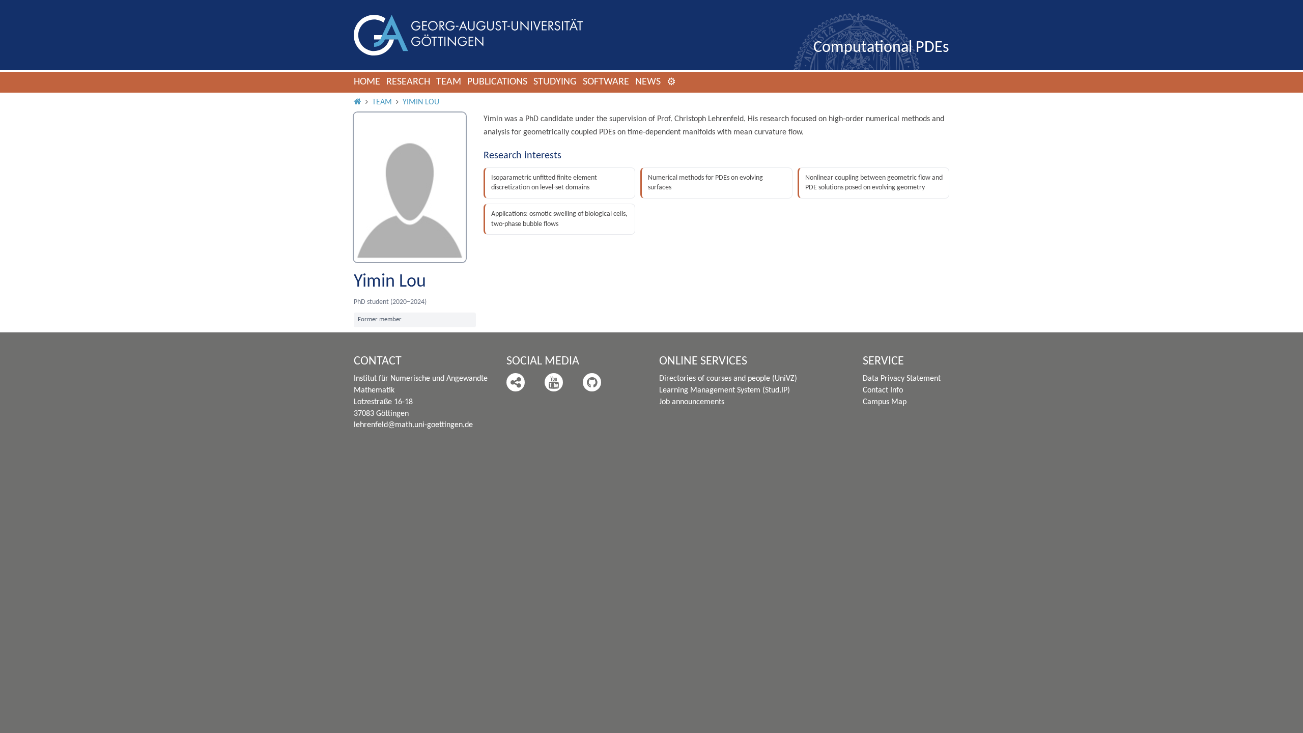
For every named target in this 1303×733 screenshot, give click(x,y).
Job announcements (691, 402)
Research (408, 82)
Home (367, 82)
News (648, 82)
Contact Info (883, 390)
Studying (555, 82)
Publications (497, 82)
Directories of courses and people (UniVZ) (728, 379)
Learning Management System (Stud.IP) (724, 390)
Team (448, 82)
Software (606, 82)
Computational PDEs (881, 48)
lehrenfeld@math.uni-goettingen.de (413, 425)
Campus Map (885, 402)
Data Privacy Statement (902, 379)
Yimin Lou (421, 102)
